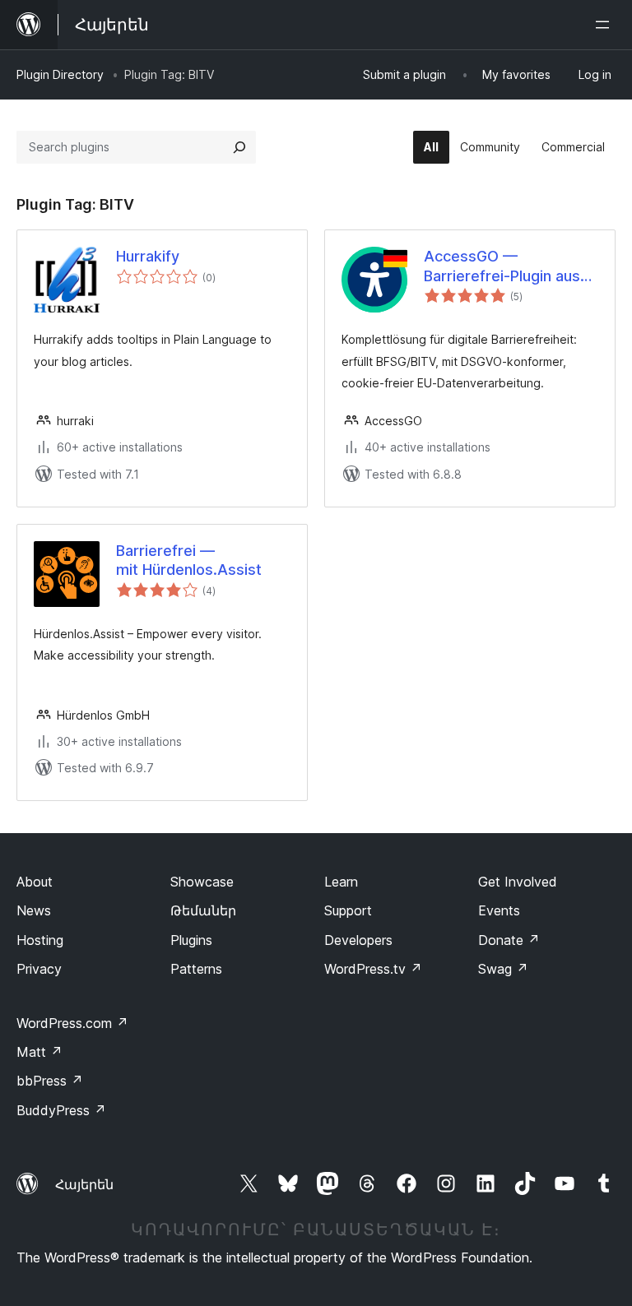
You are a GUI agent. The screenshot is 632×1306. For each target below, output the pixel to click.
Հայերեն (84, 1184)
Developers (358, 940)
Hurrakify (147, 256)
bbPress (49, 1080)
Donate (509, 940)
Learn (341, 881)
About (34, 881)
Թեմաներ (203, 910)
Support (348, 910)
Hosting (39, 940)
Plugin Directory (60, 74)
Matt (39, 1052)
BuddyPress (61, 1110)
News (33, 910)
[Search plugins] (239, 147)
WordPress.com (72, 1023)
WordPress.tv (373, 969)
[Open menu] (605, 24)
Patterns (196, 969)
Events (499, 910)
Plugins (191, 940)
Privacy (39, 969)
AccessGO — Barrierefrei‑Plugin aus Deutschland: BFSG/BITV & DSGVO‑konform (509, 266)
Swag (503, 969)
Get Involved (517, 881)
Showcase (202, 881)
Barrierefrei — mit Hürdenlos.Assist (189, 560)
